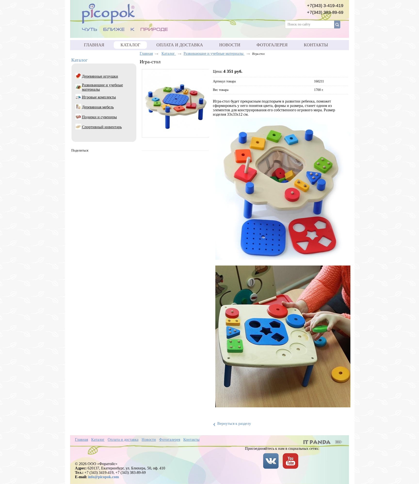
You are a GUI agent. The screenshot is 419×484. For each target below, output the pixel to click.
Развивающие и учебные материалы (214, 53)
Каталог (130, 44)
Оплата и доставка (123, 439)
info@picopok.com (103, 477)
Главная (146, 53)
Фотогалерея (169, 439)
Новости (149, 439)
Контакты (191, 439)
